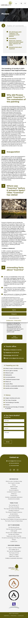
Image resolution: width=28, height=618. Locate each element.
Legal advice (6, 615)
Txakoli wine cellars (14, 556)
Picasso (7, 404)
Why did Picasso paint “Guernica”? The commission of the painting (15, 34)
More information (14, 337)
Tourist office (9, 384)
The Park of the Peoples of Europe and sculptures (14, 519)
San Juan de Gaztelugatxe (14, 551)
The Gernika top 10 (14, 505)
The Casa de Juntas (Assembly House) (14, 508)
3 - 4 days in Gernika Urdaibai (13, 547)
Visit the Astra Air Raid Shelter (14, 529)
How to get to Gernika (11, 370)
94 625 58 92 (15, 352)
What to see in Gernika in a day (14, 368)
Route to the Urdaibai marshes (14, 532)
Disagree (14, 314)
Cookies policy (10, 320)
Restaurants (8, 375)
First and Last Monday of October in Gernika (14, 407)
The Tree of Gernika (10, 400)
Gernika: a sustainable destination (14, 386)
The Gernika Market (14, 515)
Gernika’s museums (14, 510)
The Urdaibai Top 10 (14, 549)
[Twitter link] (14, 470)
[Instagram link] (18, 470)
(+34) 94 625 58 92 (14, 463)
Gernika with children (13, 534)
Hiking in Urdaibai (13, 554)
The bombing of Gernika (12, 402)
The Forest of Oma (14, 553)
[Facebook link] (10, 470)
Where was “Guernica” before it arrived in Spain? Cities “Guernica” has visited (16, 43)
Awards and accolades (11, 388)
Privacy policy (17, 320)
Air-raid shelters (14, 514)
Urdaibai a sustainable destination (13, 558)
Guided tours (13, 541)
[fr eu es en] (20, 3)
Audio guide (14, 531)
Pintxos (14, 539)
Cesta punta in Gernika (14, 517)
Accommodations (10, 377)
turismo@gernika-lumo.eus (16, 358)
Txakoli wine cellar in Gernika (13, 536)
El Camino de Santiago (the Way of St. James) (14, 538)
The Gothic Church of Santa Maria (14, 521)
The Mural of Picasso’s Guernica (14, 512)
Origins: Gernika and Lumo (12, 398)
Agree (14, 309)
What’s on (8, 381)
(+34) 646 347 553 (14, 465)
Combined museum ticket (12, 379)
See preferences (14, 318)
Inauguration (12, 38)
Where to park (9, 373)
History (14, 485)
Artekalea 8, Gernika (15, 350)
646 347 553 (15, 355)
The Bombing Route (13, 527)
